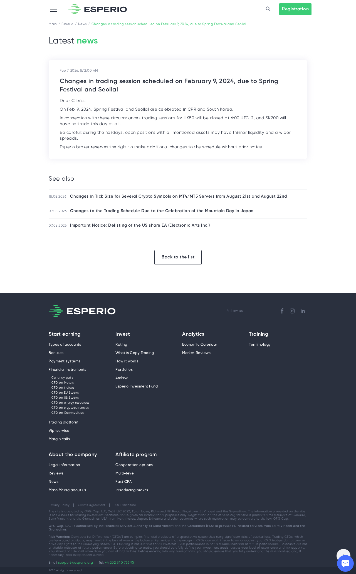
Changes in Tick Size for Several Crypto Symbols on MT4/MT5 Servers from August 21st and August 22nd (178, 196)
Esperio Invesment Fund (136, 386)
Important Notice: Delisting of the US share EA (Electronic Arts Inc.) (140, 225)
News (53, 482)
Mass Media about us (67, 490)
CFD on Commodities (67, 413)
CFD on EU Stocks (65, 392)
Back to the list (178, 257)
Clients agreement (91, 505)
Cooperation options (134, 465)
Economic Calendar (199, 345)
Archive (122, 378)
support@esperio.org (75, 563)
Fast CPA (123, 482)
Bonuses (56, 353)
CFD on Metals (62, 382)
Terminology (260, 345)
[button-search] (268, 9)
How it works (126, 361)
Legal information (64, 465)
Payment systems (64, 361)
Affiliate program (136, 454)
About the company (73, 454)
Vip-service (59, 431)
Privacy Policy (59, 505)
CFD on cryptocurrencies (70, 408)
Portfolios (124, 370)
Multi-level (125, 473)
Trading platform (63, 422)
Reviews (56, 473)
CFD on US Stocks (65, 397)
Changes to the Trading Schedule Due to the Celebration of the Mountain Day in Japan (162, 211)
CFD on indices (62, 387)
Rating (121, 345)
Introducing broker (131, 490)
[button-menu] (53, 9)
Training (258, 334)
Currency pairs (62, 377)
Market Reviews (196, 353)
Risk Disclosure (125, 505)
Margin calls (59, 439)
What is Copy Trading (134, 353)
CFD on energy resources (70, 403)
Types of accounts (65, 345)
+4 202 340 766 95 (119, 563)
